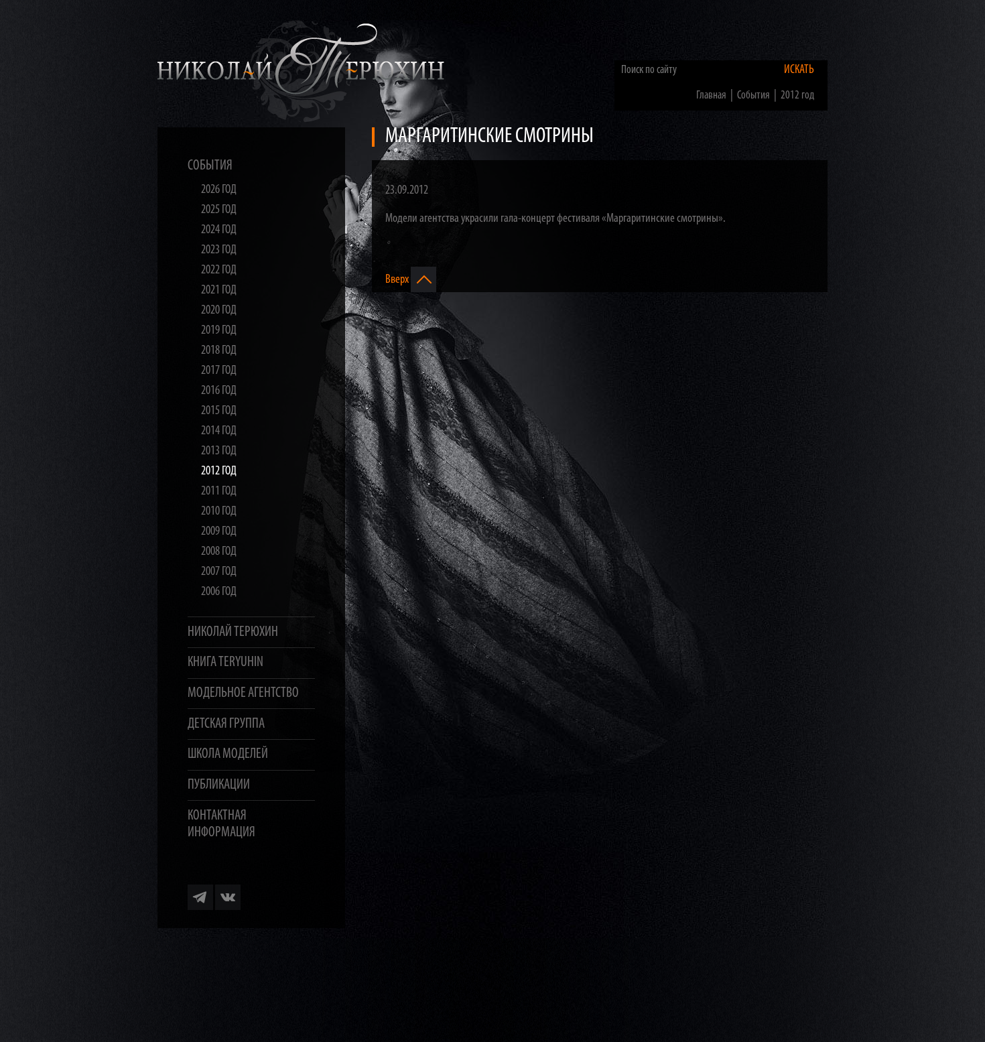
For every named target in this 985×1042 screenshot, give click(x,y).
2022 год (219, 270)
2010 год (219, 511)
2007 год (219, 572)
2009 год (219, 531)
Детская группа (226, 724)
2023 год (219, 250)
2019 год (219, 330)
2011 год (219, 491)
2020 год (219, 310)
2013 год (219, 451)
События (210, 166)
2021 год (219, 290)
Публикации (219, 785)
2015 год (219, 411)
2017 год (219, 371)
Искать (799, 70)
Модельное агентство (243, 693)
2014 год (219, 431)
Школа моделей (228, 754)
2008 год (219, 551)
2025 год (219, 210)
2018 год (219, 350)
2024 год (219, 230)
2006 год (219, 592)
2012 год (219, 471)
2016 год (219, 391)
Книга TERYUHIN (225, 662)
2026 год (219, 190)
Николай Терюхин (233, 632)
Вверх (398, 279)
